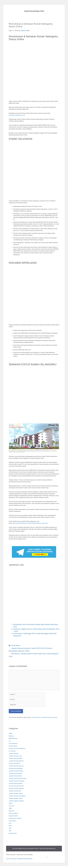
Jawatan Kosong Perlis (15, 776)
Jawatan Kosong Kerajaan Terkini (34, 11)
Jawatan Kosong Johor (15, 756)
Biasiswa (11, 736)
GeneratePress (50, 848)
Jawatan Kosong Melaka (16, 768)
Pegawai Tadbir (13, 816)
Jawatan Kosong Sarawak (16, 786)
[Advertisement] (34, 55)
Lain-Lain (11, 806)
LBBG (10, 808)
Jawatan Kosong (13, 753)
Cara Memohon (13, 743)
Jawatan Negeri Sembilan (16, 801)
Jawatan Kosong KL (14, 763)
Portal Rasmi (15, 645)
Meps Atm (12, 811)
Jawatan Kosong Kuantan (16, 766)
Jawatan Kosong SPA (15, 791)
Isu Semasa (12, 751)
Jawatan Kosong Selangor (16, 788)
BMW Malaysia (13, 738)
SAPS (10, 826)
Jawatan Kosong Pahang (16, 771)
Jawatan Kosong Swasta (16, 793)
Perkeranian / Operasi (15, 818)
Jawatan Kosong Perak (15, 773)
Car (10, 741)
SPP (10, 831)
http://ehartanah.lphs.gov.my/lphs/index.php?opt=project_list (30, 523)
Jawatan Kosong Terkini (15, 798)
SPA (10, 828)
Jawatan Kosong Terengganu (17, 796)
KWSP (10, 803)
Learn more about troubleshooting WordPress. (19, 858)
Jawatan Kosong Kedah (15, 758)
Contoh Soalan (13, 746)
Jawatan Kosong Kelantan (16, 761)
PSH (10, 823)
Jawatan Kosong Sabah (15, 783)
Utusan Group (13, 833)
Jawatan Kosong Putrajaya (16, 781)
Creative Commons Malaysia (17, 748)
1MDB (10, 733)
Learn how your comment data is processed (44, 717)
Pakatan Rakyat (13, 813)
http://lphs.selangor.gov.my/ (17, 115)
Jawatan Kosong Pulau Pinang (17, 778)
